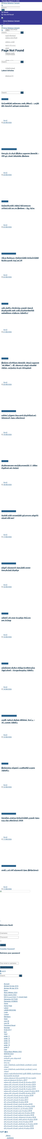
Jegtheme (10, 1138)
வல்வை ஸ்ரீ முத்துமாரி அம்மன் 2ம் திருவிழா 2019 (20, 1082)
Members (7, 1017)
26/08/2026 (7, 123)
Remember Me (7, 941)
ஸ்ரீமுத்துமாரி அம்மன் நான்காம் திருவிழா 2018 (19, 1115)
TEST (6, 1034)
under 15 (7, 1041)
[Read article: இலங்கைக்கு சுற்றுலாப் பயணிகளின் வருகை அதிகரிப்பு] (21, 750)
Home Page (8, 1006)
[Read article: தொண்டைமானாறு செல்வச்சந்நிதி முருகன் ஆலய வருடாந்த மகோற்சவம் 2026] (21, 800)
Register (7, 1028)
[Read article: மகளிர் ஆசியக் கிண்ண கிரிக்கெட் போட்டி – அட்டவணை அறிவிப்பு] (21, 702)
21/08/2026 (7, 332)
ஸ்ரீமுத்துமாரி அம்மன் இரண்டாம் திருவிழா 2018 (19, 1106)
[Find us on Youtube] (6, 1132)
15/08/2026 (7, 637)
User (5, 1049)
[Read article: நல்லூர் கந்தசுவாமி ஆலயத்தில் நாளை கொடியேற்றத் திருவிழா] (21, 550)
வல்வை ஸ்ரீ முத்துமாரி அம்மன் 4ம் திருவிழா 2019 (20, 1087)
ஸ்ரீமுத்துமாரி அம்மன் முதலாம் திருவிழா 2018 (19, 1126)
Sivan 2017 (8, 1030)
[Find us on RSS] (7, 1132)
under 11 (7, 1036)
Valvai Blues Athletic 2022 (13, 1052)
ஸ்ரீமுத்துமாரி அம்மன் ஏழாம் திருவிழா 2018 (18, 1111)
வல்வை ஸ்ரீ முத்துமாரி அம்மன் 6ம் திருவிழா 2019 (20, 1089)
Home (3, 45)
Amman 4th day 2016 (11, 988)
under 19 (7, 1045)
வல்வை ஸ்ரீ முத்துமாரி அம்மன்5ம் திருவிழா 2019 (19, 1093)
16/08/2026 (7, 587)
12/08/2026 (7, 787)
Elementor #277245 (11, 999)
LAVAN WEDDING (10, 1010)
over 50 (6, 1023)
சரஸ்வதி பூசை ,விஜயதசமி (12, 1058)
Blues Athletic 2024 (10, 993)
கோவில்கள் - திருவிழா (8, 254)
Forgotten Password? (7, 949)
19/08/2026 (7, 434)
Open (6, 1019)
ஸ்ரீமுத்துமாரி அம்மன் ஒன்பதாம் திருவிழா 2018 (19, 1113)
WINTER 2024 (8, 1054)
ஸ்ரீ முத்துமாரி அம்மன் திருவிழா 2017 (16, 1100)
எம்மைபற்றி (7, 1056)
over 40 (6, 1021)
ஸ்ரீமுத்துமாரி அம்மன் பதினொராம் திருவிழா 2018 (20, 1117)
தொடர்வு (6, 1063)
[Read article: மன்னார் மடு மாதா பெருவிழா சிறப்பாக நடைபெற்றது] (21, 600)
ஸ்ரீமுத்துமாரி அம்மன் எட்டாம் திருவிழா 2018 (18, 1108)
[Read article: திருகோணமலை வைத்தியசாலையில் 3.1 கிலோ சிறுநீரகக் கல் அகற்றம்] (21, 448)
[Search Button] (2, 10)
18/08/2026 (7, 485)
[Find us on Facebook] (0, 1132)
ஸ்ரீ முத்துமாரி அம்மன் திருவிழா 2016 (16, 1097)
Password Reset (9, 1025)
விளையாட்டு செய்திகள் (9, 149)
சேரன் (5, 120)
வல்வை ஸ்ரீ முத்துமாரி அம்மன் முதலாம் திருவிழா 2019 (21, 1091)
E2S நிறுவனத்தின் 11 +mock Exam (15, 997)
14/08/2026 (7, 689)
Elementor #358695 (11, 1001)
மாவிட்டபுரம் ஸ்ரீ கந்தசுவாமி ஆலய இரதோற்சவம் (19, 870)
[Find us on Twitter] (3, 1132)
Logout (6, 1014)
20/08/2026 (7, 384)
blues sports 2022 (10, 995)
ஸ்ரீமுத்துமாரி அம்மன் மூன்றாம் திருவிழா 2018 (19, 1128)
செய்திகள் (4, 99)
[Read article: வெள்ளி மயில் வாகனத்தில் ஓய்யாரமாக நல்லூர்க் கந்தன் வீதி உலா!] (21, 498)
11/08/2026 (7, 839)
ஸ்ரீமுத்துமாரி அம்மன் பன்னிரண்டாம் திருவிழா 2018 (20, 1124)
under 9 (6, 1047)
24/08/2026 (7, 175)
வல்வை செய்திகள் (11, 29)
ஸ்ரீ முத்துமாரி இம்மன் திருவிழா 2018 (16, 1102)
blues (6, 990)
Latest (6, 1008)
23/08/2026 (7, 227)
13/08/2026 (7, 737)
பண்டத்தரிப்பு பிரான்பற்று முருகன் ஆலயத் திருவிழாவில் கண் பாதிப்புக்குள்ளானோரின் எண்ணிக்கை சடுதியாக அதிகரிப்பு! (17, 310)
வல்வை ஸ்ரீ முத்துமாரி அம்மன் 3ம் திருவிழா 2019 (20, 1084)
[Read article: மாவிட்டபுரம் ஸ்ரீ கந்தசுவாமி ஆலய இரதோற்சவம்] (21, 853)
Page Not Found (12, 45)
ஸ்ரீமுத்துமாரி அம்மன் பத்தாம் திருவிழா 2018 (18, 1122)
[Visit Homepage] (10, 3)
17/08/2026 (7, 537)
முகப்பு (7, 30)
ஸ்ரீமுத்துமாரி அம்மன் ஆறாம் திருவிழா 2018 (18, 1104)
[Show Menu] (2, 26)
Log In (3, 971)
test (5, 1032)
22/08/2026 (7, 277)
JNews (8, 1136)
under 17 (7, 1043)
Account (6, 984)
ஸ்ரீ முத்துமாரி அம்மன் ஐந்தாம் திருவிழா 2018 (18, 1095)
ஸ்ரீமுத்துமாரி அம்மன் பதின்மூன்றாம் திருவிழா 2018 (20, 1119)
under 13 (7, 1039)
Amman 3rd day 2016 (11, 986)
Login (6, 1012)
